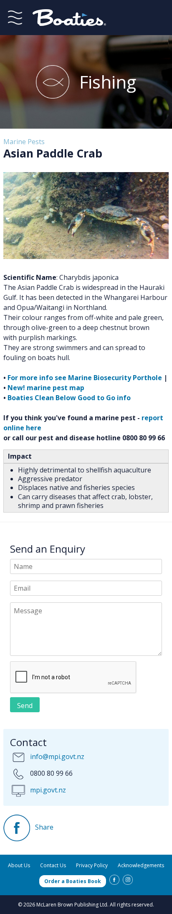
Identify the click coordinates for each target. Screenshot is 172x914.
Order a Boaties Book (72, 881)
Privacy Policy (92, 865)
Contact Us (53, 865)
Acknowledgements (141, 865)
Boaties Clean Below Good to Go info (69, 397)
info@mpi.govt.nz (57, 756)
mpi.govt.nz (48, 790)
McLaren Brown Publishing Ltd (71, 904)
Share (43, 827)
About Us (19, 865)
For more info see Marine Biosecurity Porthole (85, 377)
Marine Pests (24, 141)
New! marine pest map (46, 387)
